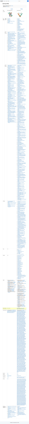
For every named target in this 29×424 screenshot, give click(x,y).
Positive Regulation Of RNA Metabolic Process (12, 409)
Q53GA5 (23, 377)
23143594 (13, 289)
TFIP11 (19, 362)
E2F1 (17, 325)
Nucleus (18, 19)
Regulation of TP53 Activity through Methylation (21, 234)
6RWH (19, 396)
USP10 (8, 312)
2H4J (22, 382)
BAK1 (22, 313)
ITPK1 (17, 334)
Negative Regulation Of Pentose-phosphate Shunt (21, 188)
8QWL (20, 403)
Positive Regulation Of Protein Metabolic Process (12, 100)
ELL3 (18, 326)
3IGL (23, 386)
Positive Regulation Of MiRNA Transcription (11, 113)
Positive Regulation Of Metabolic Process (11, 415)
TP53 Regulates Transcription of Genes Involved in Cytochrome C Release (22, 218)
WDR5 (22, 368)
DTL (23, 324)
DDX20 (25, 323)
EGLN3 (25, 325)
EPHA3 (23, 326)
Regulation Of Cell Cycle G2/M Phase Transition (21, 181)
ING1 (22, 333)
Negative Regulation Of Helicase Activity (22, 146)
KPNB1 (17, 336)
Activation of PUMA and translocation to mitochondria (22, 202)
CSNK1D (20, 322)
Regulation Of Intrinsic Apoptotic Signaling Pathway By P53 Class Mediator (21, 180)
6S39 (18, 397)
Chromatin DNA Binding (10, 43)
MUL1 (19, 341)
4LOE (24, 389)
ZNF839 (24, 371)
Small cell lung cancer (20, 271)
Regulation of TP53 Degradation (21, 230)
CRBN (20, 321)
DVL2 (24, 324)
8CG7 (18, 402)
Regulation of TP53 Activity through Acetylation (21, 231)
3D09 (17, 386)
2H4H (21, 382)
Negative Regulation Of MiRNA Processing (21, 185)
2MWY (17, 384)
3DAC (21, 386)
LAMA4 (21, 336)
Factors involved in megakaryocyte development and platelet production (21, 246)
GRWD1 (23, 329)
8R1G (20, 404)
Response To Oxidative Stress (21, 80)
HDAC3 (21, 330)
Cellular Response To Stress (20, 114)
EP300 (19, 326)
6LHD (21, 395)
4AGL (22, 387)
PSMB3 (24, 350)
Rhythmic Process (19, 141)
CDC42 (25, 317)
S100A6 (23, 355)
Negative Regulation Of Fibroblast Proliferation (21, 140)
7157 (17, 373)
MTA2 (24, 340)
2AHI (17, 381)
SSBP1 (17, 359)
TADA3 (21, 360)
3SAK (17, 387)
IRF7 (25, 333)
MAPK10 (20, 338)
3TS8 (20, 387)
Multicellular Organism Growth (21, 116)
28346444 (20, 284)
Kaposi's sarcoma (19, 273)
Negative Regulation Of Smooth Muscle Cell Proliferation (12, 96)
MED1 (19, 339)
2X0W (21, 385)
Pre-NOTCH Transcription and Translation (22, 203)
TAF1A (24, 360)
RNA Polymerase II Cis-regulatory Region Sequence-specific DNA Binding (12, 33)
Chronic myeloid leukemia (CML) (21, 255)
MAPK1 (18, 338)
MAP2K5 (21, 337)
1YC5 (18, 380)
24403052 (23, 280)
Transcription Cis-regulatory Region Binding (11, 32)
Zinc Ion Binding (9, 42)
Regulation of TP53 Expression (21, 228)
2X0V (20, 385)
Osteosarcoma (19, 278)
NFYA (19, 343)
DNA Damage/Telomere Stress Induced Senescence (22, 207)
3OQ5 (20, 387)
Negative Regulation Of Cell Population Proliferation (12, 70)
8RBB (23, 404)
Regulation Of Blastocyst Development (12, 112)
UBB (21, 365)
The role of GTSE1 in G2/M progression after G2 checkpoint (22, 239)
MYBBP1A (22, 341)
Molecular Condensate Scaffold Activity (22, 63)
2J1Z (23, 383)
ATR (21, 312)
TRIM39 (24, 364)
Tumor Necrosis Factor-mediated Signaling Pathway (21, 113)
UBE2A (22, 365)
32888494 (21, 294)
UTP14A (18, 368)
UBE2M (23, 366)
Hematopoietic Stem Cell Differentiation (22, 149)
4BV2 (24, 388)
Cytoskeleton (19, 26)
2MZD (19, 384)
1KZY (18, 379)
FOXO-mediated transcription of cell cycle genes (11, 205)
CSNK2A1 (22, 322)
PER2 (19, 346)
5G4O (18, 392)
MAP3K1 (23, 337)
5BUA (21, 391)
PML (17, 347)
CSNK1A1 (18, 322)
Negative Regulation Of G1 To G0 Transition (21, 184)
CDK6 (23, 318)
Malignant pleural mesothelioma (21, 277)
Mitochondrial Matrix (20, 23)
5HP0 (21, 392)
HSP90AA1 (20, 332)
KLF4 (12, 9)
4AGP (20, 388)
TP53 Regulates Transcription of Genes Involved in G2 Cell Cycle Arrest (22, 224)
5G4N (17, 392)
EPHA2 (21, 326)
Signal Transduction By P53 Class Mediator (21, 165)
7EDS (21, 401)
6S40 (21, 397)
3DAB (20, 386)
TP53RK (24, 363)
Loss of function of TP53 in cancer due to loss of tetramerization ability (22, 243)
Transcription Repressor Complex (21, 28)
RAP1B (22, 352)
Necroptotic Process (20, 160)
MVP (20, 341)
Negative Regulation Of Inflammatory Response (11, 99)
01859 (17, 374)
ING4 (23, 333)
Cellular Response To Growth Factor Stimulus (11, 109)
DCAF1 (19, 323)
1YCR (21, 380)
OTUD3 (24, 344)
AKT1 (20, 310)
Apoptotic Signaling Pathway (20, 173)
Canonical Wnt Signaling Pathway (11, 103)
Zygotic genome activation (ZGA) (21, 245)
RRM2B (21, 354)
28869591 (15, 287)
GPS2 (20, 329)
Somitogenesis (19, 67)
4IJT (20, 389)
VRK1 (19, 368)
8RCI (25, 404)
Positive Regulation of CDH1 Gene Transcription (11, 206)
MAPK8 (25, 338)
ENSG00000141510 (19, 375)
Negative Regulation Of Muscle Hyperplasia (11, 75)
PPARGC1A (23, 347)
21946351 (21, 281)
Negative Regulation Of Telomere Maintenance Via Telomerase (21, 111)
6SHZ (23, 397)
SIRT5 (25, 356)
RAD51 (17, 352)
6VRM (18, 399)
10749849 (12, 5)
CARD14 (22, 308)
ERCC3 (19, 327)
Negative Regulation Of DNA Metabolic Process (22, 145)
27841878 (19, 287)
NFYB (20, 343)
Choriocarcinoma (19, 258)
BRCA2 (17, 315)
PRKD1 (21, 349)
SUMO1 (18, 360)
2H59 (23, 382)
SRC (22, 358)
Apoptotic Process (19, 79)
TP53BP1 (18, 363)
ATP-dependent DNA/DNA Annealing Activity (21, 53)
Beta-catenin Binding (10, 42)
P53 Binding (19, 45)
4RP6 (22, 390)
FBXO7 (9, 310)
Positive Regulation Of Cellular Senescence (21, 197)
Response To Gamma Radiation (21, 98)
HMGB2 (21, 331)
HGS (15, 310)
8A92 (17, 402)
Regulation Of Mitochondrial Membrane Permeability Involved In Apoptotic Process (22, 178)
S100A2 (19, 355)
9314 (7, 373)
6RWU (23, 396)
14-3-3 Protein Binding (20, 59)
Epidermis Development (10, 71)
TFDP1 (17, 362)
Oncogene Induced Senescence (21, 206)
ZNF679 (23, 371)
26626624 (13, 290)
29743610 (23, 290)
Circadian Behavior (19, 142)
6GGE (19, 395)
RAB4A (22, 351)
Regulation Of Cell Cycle (20, 148)
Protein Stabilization (20, 144)
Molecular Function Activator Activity (21, 62)
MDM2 (25, 338)
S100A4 (21, 355)
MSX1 (21, 340)
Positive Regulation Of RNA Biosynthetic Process (12, 406)
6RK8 (25, 395)
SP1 (20, 358)
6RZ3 (17, 397)
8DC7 (22, 402)
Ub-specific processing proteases (21, 212)
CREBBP (22, 321)
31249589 (24, 306)
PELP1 (17, 346)
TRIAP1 (20, 364)
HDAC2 (19, 330)
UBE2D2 (24, 365)
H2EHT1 (18, 377)
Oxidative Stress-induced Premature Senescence (21, 172)
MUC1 (17, 341)
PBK (24, 345)
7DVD (18, 401)
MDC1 (22, 338)
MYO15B (15, 311)
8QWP (17, 404)
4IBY (18, 389)
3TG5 (18, 387)
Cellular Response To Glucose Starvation (22, 119)
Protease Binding (19, 44)
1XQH (17, 380)
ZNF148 (18, 371)
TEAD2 (17, 361)
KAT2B (23, 334)
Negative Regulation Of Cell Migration (12, 77)
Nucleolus (19, 21)
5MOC (19, 393)
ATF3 (19, 312)
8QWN (23, 403)
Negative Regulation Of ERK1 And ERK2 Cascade (12, 107)
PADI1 (19, 345)
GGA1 (21, 328)
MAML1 (18, 337)
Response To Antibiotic (20, 139)
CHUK (19, 320)
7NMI (25, 401)
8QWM (22, 403)
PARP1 (23, 345)
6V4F (21, 398)
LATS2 (25, 336)
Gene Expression (9, 72)
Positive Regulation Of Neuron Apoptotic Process (22, 130)
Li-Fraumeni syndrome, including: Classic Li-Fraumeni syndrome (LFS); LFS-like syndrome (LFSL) (22, 276)
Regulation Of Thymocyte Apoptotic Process (21, 158)
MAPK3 (23, 338)
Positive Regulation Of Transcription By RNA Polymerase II (12, 94)
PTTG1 (20, 351)
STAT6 (25, 359)
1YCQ (20, 380)
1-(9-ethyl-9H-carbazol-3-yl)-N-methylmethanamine (21, 251)
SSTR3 (19, 359)
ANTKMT (18, 311)
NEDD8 (22, 342)
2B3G (20, 381)
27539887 (23, 281)
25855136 (19, 281)
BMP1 (22, 314)
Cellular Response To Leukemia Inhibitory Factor (12, 117)
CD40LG (18, 317)
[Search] (28, 1)
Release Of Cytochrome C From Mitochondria (21, 68)
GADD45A (20, 328)
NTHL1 (20, 344)
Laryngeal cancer (19, 273)
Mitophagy (19, 66)
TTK (17, 365)
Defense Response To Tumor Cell (11, 66)
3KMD (25, 386)
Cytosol (8, 22)
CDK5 (21, 318)
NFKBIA (18, 343)
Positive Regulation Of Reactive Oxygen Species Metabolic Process (22, 193)
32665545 (25, 283)
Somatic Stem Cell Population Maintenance (11, 84)
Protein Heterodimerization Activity (21, 56)
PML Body (19, 28)
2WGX (17, 385)
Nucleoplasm (9, 20)
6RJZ (24, 395)
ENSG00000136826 (9, 375)
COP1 (20, 320)
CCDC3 (24, 316)
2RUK (23, 384)
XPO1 (23, 369)
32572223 (12, 286)
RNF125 (18, 353)
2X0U (19, 385)
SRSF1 (24, 358)
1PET (25, 379)
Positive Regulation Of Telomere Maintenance (11, 80)
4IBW (17, 389)
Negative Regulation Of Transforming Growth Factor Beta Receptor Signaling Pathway (22, 109)
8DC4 (20, 402)
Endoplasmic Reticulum (20, 24)
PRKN (24, 349)
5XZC (17, 394)
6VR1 (25, 398)
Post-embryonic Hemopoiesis (11, 85)
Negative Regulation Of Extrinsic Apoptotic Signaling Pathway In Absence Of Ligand (12, 122)
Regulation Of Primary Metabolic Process (22, 407)
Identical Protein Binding (20, 54)
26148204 (9, 292)
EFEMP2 (23, 325)
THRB (24, 362)
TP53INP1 (22, 363)
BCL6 (19, 314)
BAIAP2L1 (21, 313)
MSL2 (20, 340)
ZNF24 (19, 371)
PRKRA (18, 350)
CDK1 (17, 318)
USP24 (17, 368)
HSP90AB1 (23, 332)
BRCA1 (24, 314)
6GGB (22, 394)
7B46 (25, 399)
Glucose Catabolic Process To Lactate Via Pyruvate (21, 104)
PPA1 (21, 347)
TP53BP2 (20, 363)
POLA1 (20, 347)
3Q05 (23, 387)
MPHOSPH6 (18, 340)
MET (25, 339)
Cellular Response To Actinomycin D (21, 169)
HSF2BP (8, 311)
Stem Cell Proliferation (20, 164)
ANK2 (21, 310)
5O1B (21, 393)
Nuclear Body (19, 27)
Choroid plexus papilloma (20, 262)
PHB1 (20, 346)
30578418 (21, 287)
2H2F (18, 382)
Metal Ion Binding (9, 46)
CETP (21, 319)
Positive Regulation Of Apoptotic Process (21, 123)
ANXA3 (20, 311)
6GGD (17, 395)
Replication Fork (19, 20)
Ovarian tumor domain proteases (21, 213)
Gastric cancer (19, 257)
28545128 (24, 305)
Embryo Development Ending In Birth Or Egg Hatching (22, 96)
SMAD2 (19, 357)
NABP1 (25, 341)
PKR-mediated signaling (20, 247)
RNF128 (19, 353)
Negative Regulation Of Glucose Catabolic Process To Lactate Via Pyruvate (21, 187)
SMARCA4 (23, 357)
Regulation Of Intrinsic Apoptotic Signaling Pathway (21, 198)
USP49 (24, 368)
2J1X (21, 383)
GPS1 (18, 329)
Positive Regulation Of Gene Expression (12, 73)
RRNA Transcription (20, 93)
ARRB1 (17, 312)
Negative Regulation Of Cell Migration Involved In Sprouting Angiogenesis (12, 111)
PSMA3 (23, 350)
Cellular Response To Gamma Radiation (22, 163)
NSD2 (19, 344)
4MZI (18, 390)
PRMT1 (19, 350)
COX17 (17, 321)
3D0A (18, 386)
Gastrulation (19, 84)
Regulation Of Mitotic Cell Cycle (21, 83)
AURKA (24, 312)
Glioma (18, 259)
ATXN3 (22, 312)
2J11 (18, 383)
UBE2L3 (21, 366)
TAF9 (20, 361)
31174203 (25, 281)
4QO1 (21, 390)
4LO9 (23, 389)
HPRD (6, 6)
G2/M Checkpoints (19, 236)
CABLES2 (20, 315)
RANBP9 (21, 352)
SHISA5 (19, 356)
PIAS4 (25, 346)
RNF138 (21, 353)
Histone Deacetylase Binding (11, 45)
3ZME (21, 387)
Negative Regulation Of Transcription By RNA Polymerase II (12, 65)
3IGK (22, 386)
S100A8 (25, 355)
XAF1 (21, 369)
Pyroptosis (19, 211)
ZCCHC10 (20, 370)
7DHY (25, 400)
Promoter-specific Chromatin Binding (11, 50)
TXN (20, 365)
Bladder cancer (19, 272)
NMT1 (23, 343)
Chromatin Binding (19, 46)
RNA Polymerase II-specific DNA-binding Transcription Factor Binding (12, 47)
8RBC (24, 404)
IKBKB (20, 333)
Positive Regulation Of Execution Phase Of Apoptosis (22, 176)
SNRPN (18, 358)
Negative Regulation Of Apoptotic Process (21, 124)
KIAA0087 (18, 335)
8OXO (17, 403)
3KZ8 (17, 387)
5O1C (23, 393)
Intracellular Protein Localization (21, 88)
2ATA (18, 381)
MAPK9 (18, 338)
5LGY (25, 392)
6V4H (22, 398)
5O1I (22, 394)
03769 (7, 374)
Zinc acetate (19, 252)
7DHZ (17, 401)
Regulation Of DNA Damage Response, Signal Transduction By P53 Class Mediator (22, 128)
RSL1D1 (23, 354)
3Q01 (22, 387)
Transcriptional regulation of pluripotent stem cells (12, 204)
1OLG (21, 379)
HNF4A (23, 331)
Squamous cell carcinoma (20, 264)
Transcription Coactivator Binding (21, 41)
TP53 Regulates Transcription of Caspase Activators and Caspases (21, 221)
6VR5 (17, 399)
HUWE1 (18, 333)
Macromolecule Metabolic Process (21, 413)
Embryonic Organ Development (21, 143)
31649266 (22, 306)
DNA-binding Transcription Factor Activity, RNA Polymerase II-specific (11, 35)
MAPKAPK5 (20, 338)
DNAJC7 (18, 324)
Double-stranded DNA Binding (11, 40)
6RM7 (17, 396)
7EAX (20, 401)
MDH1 (23, 338)
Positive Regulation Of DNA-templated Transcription (12, 93)
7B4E (17, 400)
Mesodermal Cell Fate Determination (11, 69)
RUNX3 (25, 354)
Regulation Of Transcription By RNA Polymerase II (11, 68)
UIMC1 (22, 367)
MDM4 (17, 339)
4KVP (22, 389)
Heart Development (20, 87)
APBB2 (21, 311)
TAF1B (17, 361)
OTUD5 (17, 345)
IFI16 (19, 333)
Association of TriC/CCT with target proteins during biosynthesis (21, 210)
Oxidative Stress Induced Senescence (21, 204)
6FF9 (18, 394)
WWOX (19, 369)
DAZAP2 (18, 323)
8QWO (25, 403)
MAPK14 (21, 338)
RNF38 (25, 353)
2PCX (21, 384)
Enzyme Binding (19, 50)
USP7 (25, 368)
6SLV (18, 398)
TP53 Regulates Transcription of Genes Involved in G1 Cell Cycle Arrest (22, 227)
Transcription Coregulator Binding (11, 37)
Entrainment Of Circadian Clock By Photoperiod (21, 125)
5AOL (18, 391)
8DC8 (23, 402)
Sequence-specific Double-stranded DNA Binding (12, 49)
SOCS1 (19, 358)
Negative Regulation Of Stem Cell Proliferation (21, 195)
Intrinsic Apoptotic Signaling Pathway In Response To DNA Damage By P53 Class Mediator (22, 121)
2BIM (21, 381)
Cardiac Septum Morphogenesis (21, 152)
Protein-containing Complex (20, 29)
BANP (24, 313)
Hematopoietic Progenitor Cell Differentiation (21, 70)
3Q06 (25, 387)
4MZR (20, 390)
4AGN (17, 388)
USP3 (20, 368)
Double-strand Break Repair (20, 74)
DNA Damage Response (20, 79)
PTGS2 (17, 351)
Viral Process (19, 103)
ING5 (24, 333)
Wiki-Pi (1, 1)
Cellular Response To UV (20, 115)
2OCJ (20, 384)
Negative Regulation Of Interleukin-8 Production (11, 82)
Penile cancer (19, 265)
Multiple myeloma (19, 261)
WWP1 (20, 369)
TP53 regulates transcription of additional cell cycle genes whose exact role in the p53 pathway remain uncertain (22, 226)
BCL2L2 (18, 314)
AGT (17, 310)
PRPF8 (21, 350)
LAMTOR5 (23, 336)
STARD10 (23, 359)
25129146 (19, 288)
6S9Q (22, 397)
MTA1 (23, 340)
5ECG (23, 391)
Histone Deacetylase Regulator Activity (22, 52)
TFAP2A (22, 361)
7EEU (22, 401)
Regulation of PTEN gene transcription (21, 241)
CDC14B (21, 317)
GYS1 (10, 310)
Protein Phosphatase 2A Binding (21, 57)
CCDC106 (23, 316)
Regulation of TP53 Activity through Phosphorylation (21, 229)
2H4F (20, 382)
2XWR (23, 385)
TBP (23, 361)
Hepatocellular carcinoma (20, 263)
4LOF (17, 390)
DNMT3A (20, 324)
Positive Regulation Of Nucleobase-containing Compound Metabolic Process (12, 412)
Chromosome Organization (20, 147)
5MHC (17, 393)
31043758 (21, 282)
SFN (17, 356)
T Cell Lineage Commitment (20, 72)
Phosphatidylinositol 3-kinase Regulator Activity (12, 44)
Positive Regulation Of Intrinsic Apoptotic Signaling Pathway (22, 199)
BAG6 (19, 313)
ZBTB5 (17, 370)
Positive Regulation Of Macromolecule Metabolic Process (21, 408)
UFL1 (17, 367)
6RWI (20, 396)
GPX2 (21, 329)
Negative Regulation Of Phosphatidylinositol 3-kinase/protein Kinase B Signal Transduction (11, 102)
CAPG (22, 315)
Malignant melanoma (20, 268)
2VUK (24, 384)
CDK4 (20, 318)
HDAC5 (14, 310)
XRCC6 (24, 369)
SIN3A (20, 356)
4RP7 (24, 390)
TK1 (25, 362)
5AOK (17, 391)
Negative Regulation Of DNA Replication (22, 89)
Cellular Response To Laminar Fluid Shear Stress (11, 110)
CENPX (19, 319)
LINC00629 (13, 311)
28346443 (20, 290)
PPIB (25, 347)
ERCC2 (17, 327)
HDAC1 (12, 310)
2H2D (17, 382)
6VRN (20, 399)
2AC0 (24, 380)
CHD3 (22, 319)
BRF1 (19, 315)
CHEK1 (24, 319)
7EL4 (24, 401)
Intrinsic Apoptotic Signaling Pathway (21, 174)
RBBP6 (24, 352)
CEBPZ (17, 319)
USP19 (23, 367)
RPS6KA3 (18, 354)
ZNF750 (13, 312)
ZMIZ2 (24, 370)
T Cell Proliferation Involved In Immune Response (22, 71)
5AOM (20, 391)
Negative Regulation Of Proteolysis (21, 132)
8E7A (25, 402)
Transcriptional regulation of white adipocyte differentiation (11, 201)
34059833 (15, 284)
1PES (24, 379)
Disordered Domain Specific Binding (21, 60)
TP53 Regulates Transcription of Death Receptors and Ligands (21, 223)
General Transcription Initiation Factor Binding (21, 61)
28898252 (9, 285)
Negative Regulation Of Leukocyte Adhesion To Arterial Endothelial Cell (11, 116)
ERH (22, 327)
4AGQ (21, 388)
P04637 (21, 377)
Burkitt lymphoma (19, 269)
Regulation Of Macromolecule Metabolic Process (22, 409)
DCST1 (21, 323)
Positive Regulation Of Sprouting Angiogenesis (11, 114)
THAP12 (21, 362)
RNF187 (23, 353)
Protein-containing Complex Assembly (21, 154)
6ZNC (24, 399)
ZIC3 (22, 370)
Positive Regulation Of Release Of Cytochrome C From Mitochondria (21, 170)
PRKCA (19, 349)
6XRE (22, 399)
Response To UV (19, 94)
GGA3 (24, 328)
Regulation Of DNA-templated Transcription (21, 75)
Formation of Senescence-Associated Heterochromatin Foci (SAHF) (21, 205)
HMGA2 (18, 331)
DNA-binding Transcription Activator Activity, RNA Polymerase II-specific (11, 38)
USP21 (25, 367)
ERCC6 (21, 327)
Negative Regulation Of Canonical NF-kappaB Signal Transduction (12, 87)
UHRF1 (19, 367)
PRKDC (23, 349)
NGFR (22, 343)
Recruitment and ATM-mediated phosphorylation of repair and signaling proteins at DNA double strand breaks (21, 214)
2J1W (19, 383)
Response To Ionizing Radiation (21, 97)
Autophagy (19, 78)
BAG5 (17, 313)
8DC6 (21, 402)
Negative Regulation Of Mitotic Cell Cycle (22, 137)
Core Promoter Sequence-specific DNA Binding (22, 39)
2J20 (24, 383)
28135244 (24, 286)
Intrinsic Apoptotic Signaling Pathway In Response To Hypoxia (22, 190)
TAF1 (22, 360)
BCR (20, 314)
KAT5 (9, 311)
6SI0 (24, 397)
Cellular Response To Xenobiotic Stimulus (21, 162)
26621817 (9, 281)
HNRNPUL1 (18, 332)
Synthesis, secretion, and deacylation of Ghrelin (12, 202)
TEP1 (20, 361)
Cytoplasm (9, 21)
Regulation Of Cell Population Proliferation (11, 86)
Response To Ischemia (20, 73)
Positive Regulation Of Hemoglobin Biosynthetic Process (11, 95)
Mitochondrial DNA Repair (20, 126)
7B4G (20, 400)
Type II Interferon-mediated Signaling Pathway (21, 151)
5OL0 (23, 394)
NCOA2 (17, 342)
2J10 (17, 383)
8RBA (21, 404)
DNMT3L (22, 324)
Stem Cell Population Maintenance (11, 76)
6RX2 (24, 396)
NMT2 (25, 343)
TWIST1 (19, 365)
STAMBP (21, 359)
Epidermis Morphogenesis (10, 98)
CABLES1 (18, 315)
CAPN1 (23, 315)
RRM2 (19, 354)
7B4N (22, 400)
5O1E (17, 394)
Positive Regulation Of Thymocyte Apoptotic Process (21, 159)
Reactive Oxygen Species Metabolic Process (21, 168)
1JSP (17, 379)
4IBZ (19, 389)
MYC (23, 341)
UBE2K (19, 366)
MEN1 (23, 339)
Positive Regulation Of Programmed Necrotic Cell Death (21, 153)
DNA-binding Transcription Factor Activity (22, 47)
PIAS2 (23, 346)
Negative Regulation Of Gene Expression (22, 99)
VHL (11, 312)
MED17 (20, 339)
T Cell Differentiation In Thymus (21, 112)
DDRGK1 (23, 323)
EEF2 (21, 325)
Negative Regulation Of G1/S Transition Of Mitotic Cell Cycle (12, 119)
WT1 (17, 369)
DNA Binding (9, 39)
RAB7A (24, 351)
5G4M (24, 391)
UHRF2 (20, 367)
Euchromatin (9, 19)
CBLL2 (20, 316)
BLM (21, 314)
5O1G (20, 394)
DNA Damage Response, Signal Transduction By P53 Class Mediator (21, 107)
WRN (25, 368)
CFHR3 (23, 308)
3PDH (21, 387)
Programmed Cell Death (20, 102)
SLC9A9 (18, 357)
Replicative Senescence (20, 171)
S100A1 (18, 355)
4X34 (25, 390)
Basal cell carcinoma (20, 270)
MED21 (22, 339)
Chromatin (9, 18)
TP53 (21, 9)
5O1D (24, 393)
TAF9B (22, 361)
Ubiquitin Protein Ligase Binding (21, 51)
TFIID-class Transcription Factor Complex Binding (21, 40)
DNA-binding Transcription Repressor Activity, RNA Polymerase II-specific (21, 42)
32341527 (19, 301)
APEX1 (23, 311)
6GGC (24, 394)
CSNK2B (24, 322)
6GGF (20, 395)
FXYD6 (17, 328)
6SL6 (17, 398)
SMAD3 (21, 357)
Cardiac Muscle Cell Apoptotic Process (22, 100)
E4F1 (18, 325)
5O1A (20, 393)
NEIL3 (23, 342)
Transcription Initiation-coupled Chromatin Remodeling (22, 131)
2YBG (24, 385)
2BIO (23, 381)
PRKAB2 (18, 349)
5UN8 (25, 394)
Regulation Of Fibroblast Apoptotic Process (21, 191)
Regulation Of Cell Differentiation (11, 90)
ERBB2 (24, 326)
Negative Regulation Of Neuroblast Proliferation (21, 86)
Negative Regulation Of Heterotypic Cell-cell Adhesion (12, 83)
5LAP (24, 392)
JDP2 (19, 334)
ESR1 (23, 327)
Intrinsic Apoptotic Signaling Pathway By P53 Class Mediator (22, 167)
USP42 (22, 368)
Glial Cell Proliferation (20, 102)
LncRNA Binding (9, 48)
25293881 (14, 282)
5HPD (22, 392)
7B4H (21, 400)
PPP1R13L (24, 348)
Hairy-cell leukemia (19, 266)
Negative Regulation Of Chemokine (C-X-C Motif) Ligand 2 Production (12, 120)
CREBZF (24, 321)
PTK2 (19, 351)
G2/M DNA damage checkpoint (21, 235)
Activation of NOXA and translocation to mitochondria (22, 201)
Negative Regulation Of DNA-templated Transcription (12, 91)
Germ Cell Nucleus (19, 30)
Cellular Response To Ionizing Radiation (22, 162)
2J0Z (24, 382)
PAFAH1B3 (21, 345)
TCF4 (24, 361)
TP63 (17, 364)
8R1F (19, 404)
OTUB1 (23, 344)
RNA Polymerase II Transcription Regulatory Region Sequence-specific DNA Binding (21, 34)
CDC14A (20, 317)
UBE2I (17, 366)
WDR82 (24, 368)
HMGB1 (19, 331)
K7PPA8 (20, 377)
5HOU (20, 392)
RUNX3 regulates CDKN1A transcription (22, 240)
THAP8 (23, 362)
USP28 (19, 368)
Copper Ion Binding (19, 48)
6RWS (21, 396)
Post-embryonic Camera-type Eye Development (11, 79)
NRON (17, 344)
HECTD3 (23, 330)
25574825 (11, 289)
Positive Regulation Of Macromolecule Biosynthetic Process (12, 416)
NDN (20, 342)
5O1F (18, 394)
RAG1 (19, 352)
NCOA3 (19, 342)
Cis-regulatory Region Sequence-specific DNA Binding (22, 38)
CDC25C (23, 317)
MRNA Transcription (20, 92)
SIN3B (22, 356)
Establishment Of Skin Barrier (11, 105)
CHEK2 (17, 320)
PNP (18, 347)
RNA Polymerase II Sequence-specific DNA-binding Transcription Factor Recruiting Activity (12, 36)
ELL (17, 326)
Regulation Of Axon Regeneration (11, 97)
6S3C (20, 397)
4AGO (19, 388)
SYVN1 (19, 360)
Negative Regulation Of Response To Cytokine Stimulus (11, 104)
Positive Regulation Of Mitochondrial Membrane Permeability (21, 117)
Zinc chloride (19, 253)
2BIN (22, 381)
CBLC (19, 316)
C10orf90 (23, 315)
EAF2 (20, 325)
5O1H (21, 394)
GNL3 (17, 329)
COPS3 (24, 320)
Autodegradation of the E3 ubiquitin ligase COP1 (21, 209)
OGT (21, 344)
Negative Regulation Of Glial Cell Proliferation (21, 150)
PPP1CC (21, 348)
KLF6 (11, 311)
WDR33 (21, 368)
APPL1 (24, 311)
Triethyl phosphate (19, 250)
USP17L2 (10, 312)
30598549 (9, 287)
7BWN (24, 400)
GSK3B (25, 329)
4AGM (24, 387)
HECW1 (24, 330)
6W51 (21, 399)
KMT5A (22, 335)
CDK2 (18, 318)
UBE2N (24, 366)
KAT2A (21, 334)
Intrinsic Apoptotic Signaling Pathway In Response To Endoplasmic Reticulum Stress (22, 156)
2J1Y (22, 383)
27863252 (19, 294)
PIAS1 (22, 346)
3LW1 (18, 387)
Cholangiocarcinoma (20, 274)
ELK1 (7, 310)
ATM (20, 312)
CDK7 (24, 318)
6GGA (21, 394)
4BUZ (23, 388)
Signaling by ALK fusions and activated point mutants (22, 244)
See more (18, 415)
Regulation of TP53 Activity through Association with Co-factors (21, 232)
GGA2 (23, 328)
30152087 (25, 289)
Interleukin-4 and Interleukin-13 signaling (22, 215)
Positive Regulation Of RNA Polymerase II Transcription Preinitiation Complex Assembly (22, 136)
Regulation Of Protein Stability (11, 411)
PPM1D (18, 348)
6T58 (19, 398)
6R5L (22, 395)
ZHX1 (21, 370)
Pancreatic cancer (19, 260)
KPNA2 (24, 335)
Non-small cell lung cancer (20, 256)
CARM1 (18, 316)
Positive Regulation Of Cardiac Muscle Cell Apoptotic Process (21, 101)
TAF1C (19, 361)
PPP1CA (20, 348)
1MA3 (20, 379)
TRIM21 (22, 364)
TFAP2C (24, 361)
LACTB (19, 336)
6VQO (23, 398)
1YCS (22, 380)
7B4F (18, 400)
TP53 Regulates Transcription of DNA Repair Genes (21, 216)
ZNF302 (21, 371)
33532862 (13, 288)
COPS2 (22, 320)
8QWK (19, 403)
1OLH (22, 379)
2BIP (24, 381)
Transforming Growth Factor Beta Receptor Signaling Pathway (21, 82)
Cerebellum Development (20, 105)
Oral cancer (19, 267)
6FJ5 (19, 394)
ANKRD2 (23, 310)
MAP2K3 (20, 337)
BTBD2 (20, 315)
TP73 (18, 364)
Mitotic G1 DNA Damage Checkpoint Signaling (21, 110)
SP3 (21, 358)
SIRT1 (23, 356)
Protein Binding (9, 41)
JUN (20, 334)
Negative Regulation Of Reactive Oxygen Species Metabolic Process (22, 192)
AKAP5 (19, 310)
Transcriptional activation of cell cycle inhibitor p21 (21, 237)
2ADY (25, 380)
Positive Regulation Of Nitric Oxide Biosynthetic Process (11, 89)
